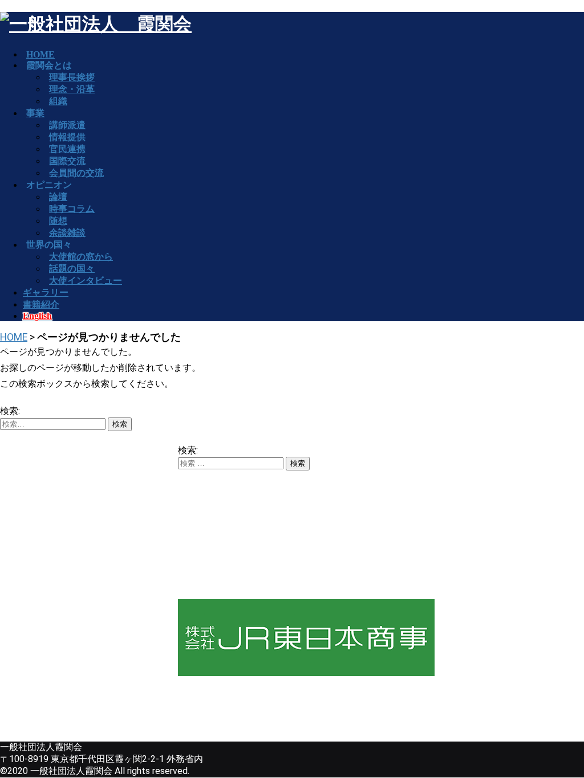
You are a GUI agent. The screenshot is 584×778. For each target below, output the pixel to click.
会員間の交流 (76, 173)
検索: (10, 411)
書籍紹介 (41, 304)
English (37, 316)
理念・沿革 (72, 89)
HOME (13, 337)
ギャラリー (45, 292)
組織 (58, 101)
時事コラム (72, 209)
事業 (35, 113)
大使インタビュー (85, 280)
